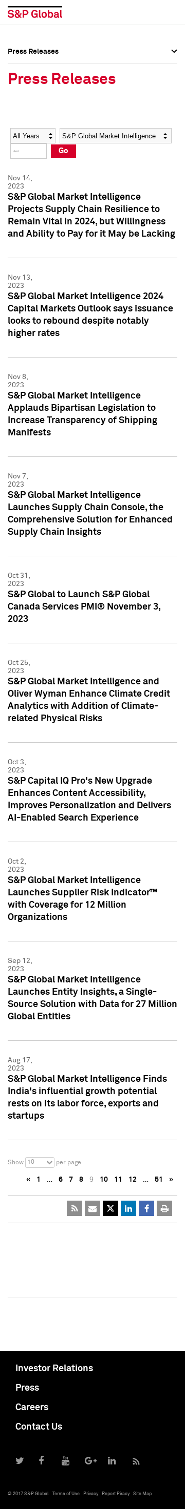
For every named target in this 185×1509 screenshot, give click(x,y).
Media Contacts (34, 111)
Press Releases (33, 89)
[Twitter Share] (110, 1208)
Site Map (142, 1494)
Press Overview (33, 66)
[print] (164, 1208)
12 (132, 1179)
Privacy (90, 1494)
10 (104, 1179)
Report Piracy (116, 1494)
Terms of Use (66, 1494)
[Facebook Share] (146, 1208)
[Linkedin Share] (128, 1208)
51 (159, 1179)
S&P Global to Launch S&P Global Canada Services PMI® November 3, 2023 (84, 607)
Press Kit (23, 156)
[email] (92, 1208)
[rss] (74, 1208)
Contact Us (38, 1427)
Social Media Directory (46, 134)
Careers (31, 1407)
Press (27, 1388)
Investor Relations (54, 1368)
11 (118, 1179)
